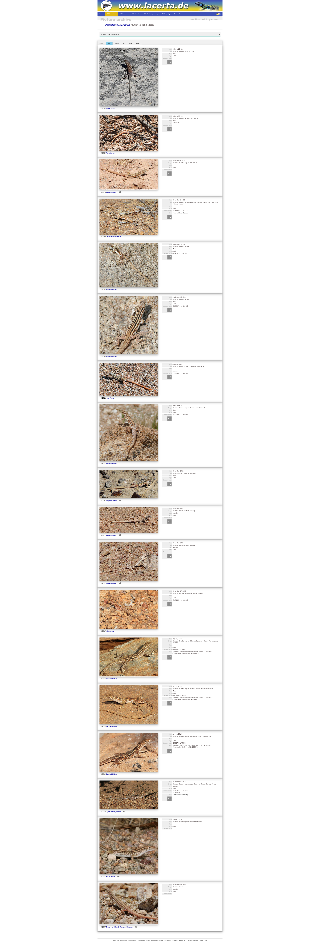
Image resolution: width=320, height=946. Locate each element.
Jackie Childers (111, 679)
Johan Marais (111, 877)
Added (138, 43)
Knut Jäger (110, 398)
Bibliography (183, 940)
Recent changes (193, 940)
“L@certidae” (141, 940)
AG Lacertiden (121, 940)
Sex (124, 43)
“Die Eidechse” (131, 940)
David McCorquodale (113, 237)
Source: (180, 213)
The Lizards (159, 940)
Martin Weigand (111, 289)
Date (109, 43)
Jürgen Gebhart (111, 192)
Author (117, 43)
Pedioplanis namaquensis (117, 25)
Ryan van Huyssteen (113, 812)
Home (114, 940)
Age (130, 43)
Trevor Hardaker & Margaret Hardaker (119, 927)
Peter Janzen (110, 108)
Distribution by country (171, 940)
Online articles (150, 940)
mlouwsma (110, 631)
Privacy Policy (203, 940)
